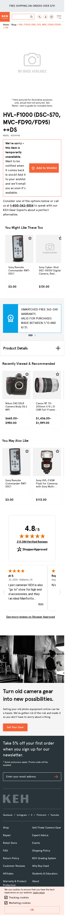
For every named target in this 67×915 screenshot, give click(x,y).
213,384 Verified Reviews (32, 541)
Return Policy (11, 858)
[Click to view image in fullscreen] (32, 64)
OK (32, 909)
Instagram (22, 815)
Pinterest (41, 815)
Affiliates (8, 873)
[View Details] (19, 257)
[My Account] (45, 17)
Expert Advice (40, 835)
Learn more (39, 892)
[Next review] (60, 592)
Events (36, 843)
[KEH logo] (15, 799)
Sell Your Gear (15, 727)
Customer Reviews (14, 866)
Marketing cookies (20, 903)
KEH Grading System (44, 858)
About (35, 881)
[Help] (39, 17)
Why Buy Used (40, 866)
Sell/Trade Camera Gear (46, 827)
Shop (13, 24)
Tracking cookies (19, 897)
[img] (32, 536)
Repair (7, 835)
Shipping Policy (41, 850)
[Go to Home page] (5, 17)
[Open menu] (59, 17)
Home (6, 24)
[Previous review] (4, 592)
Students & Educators (45, 873)
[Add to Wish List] (30, 238)
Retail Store (10, 843)
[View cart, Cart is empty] (51, 17)
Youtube (55, 815)
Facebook (7, 815)
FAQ (5, 850)
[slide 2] (35, 335)
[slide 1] (30, 335)
